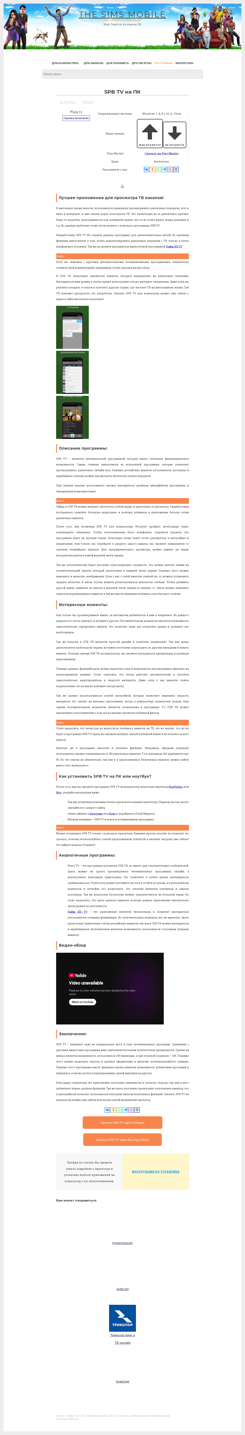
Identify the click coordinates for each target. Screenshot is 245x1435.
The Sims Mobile (122, 14)
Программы (163, 63)
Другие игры (141, 63)
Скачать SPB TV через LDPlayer (122, 1122)
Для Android (93, 63)
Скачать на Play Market (161, 153)
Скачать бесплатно (76, 118)
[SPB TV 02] (72, 393)
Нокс (112, 813)
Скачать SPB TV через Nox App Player (122, 1139)
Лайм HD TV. (174, 246)
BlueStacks (176, 786)
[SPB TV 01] (72, 438)
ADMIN (88, 102)
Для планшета (117, 63)
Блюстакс (96, 813)
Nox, (59, 792)
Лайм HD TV (77, 911)
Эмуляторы (184, 63)
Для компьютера (65, 63)
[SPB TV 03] (72, 348)
